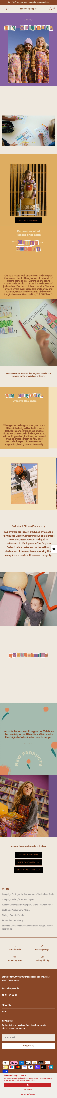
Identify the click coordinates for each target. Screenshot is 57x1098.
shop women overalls (28, 870)
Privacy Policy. (30, 1080)
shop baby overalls (28, 862)
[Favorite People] (28, 9)
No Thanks (28, 1090)
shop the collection (28, 99)
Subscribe (28, 1046)
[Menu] (3, 9)
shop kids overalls (28, 855)
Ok (28, 1085)
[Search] (9, 9)
